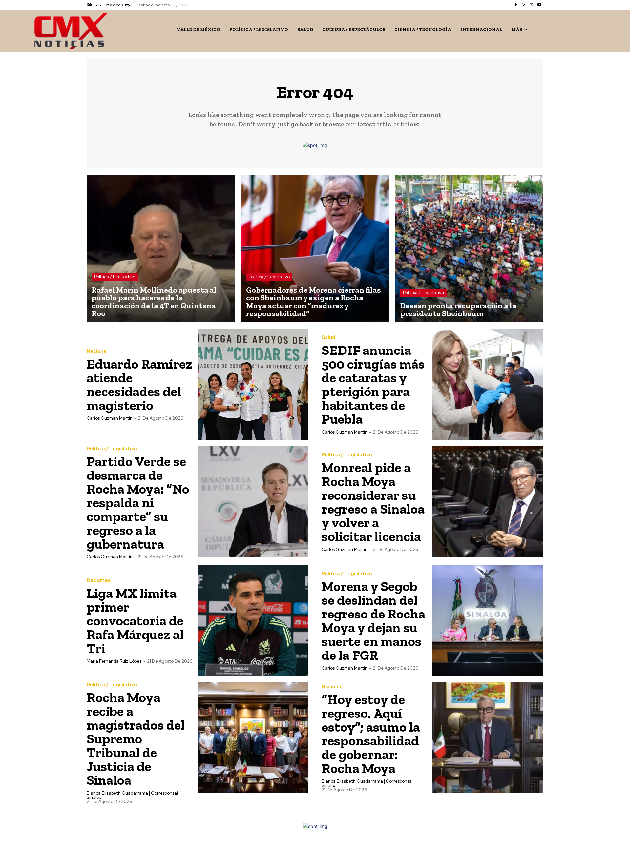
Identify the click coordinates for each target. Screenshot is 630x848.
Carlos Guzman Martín (110, 418)
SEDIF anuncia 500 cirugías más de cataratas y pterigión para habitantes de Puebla (373, 384)
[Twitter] (532, 5)
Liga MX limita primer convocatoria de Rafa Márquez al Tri (135, 620)
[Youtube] (539, 5)
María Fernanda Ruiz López (114, 661)
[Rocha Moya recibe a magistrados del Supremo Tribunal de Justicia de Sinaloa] (253, 737)
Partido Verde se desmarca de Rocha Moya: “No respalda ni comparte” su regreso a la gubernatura (138, 502)
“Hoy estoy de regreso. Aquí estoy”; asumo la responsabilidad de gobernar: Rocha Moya (371, 734)
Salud (328, 337)
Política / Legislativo (114, 277)
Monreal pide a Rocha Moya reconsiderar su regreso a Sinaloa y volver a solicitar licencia (373, 502)
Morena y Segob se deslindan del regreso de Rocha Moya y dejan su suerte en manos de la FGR (373, 620)
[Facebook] (516, 5)
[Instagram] (524, 5)
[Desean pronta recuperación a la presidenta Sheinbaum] (469, 249)
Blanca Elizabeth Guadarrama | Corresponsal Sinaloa (132, 795)
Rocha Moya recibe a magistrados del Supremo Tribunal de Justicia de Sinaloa (136, 738)
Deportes (99, 580)
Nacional (97, 351)
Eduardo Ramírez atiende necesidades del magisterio (139, 384)
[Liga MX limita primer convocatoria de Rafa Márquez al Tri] (253, 620)
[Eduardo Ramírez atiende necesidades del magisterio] (253, 384)
